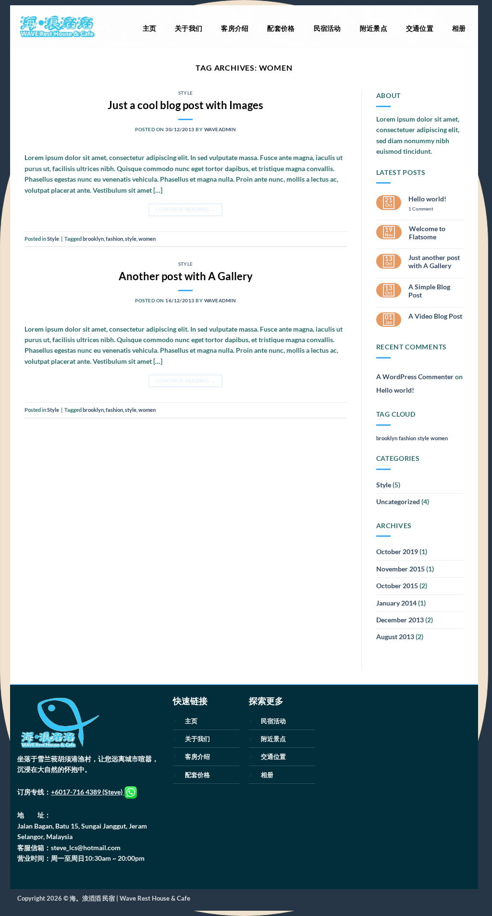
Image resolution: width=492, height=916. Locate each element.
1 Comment (428, 209)
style (130, 238)
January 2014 (396, 603)
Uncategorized (398, 501)
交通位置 (419, 28)
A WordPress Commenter (415, 376)
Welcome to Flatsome (427, 233)
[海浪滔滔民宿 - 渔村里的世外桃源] (56, 27)
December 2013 (400, 620)
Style (185, 93)
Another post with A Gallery (186, 276)
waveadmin (220, 129)
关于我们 (188, 28)
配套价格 (281, 28)
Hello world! (427, 199)
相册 (459, 28)
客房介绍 (234, 28)
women (147, 238)
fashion (114, 238)
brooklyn (93, 238)
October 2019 (397, 551)
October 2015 (397, 586)
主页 (150, 28)
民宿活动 (327, 28)
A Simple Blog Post (429, 291)
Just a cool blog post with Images (185, 105)
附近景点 (373, 28)
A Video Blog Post (435, 316)
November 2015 (400, 569)
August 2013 (395, 636)
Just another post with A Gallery (434, 262)
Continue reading (186, 209)
